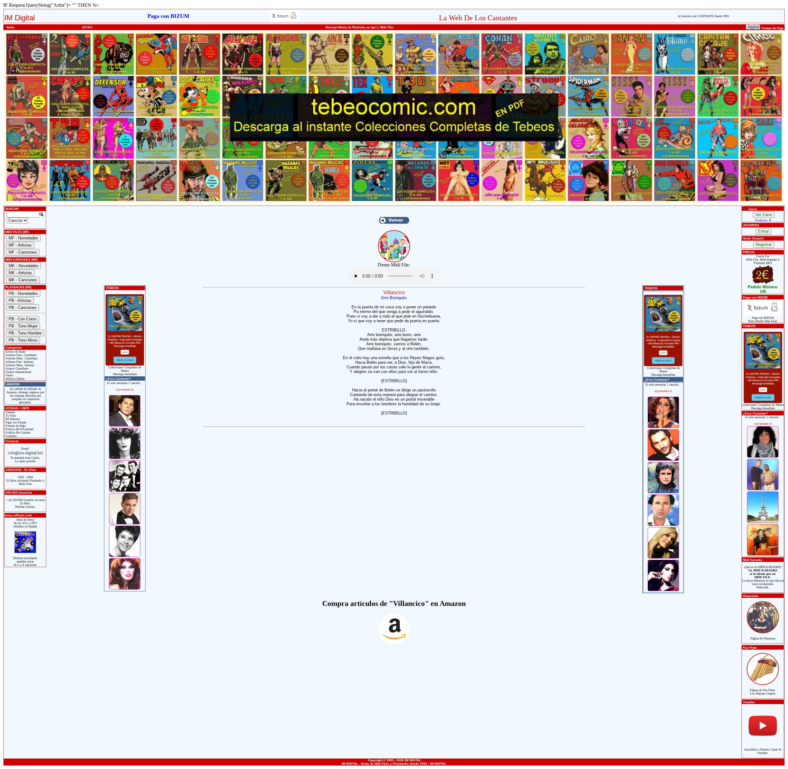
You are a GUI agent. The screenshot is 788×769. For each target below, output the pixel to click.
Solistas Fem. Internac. (19, 361)
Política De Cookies (17, 432)
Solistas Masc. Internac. (20, 365)
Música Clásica (14, 378)
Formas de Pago (15, 425)
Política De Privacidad (19, 429)
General (10, 412)
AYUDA (87, 27)
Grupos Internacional (18, 372)
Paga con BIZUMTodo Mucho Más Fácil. (763, 319)
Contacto (11, 436)
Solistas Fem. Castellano (21, 355)
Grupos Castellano (16, 368)
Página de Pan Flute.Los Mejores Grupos (763, 691)
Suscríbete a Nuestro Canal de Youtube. (762, 751)
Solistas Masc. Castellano (21, 358)
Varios (9, 375)
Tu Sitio (10, 415)
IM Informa (12, 419)
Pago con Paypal (15, 422)
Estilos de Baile (15, 351)
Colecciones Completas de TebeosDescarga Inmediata (124, 371)
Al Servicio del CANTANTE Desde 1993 (703, 16)
